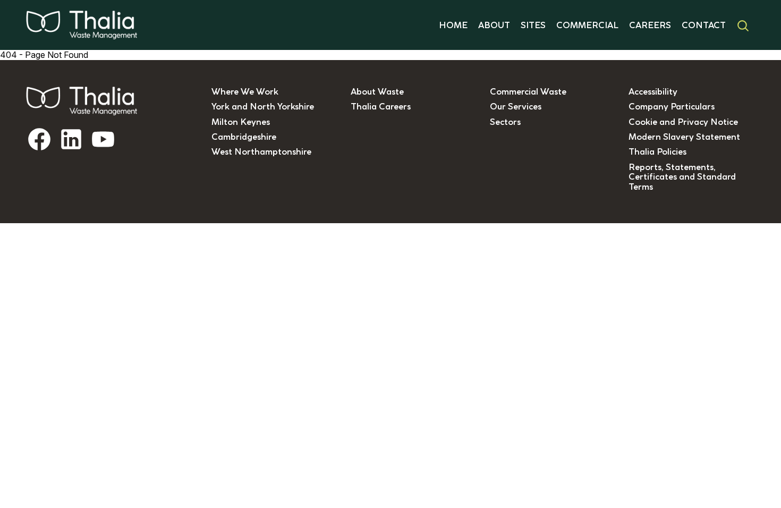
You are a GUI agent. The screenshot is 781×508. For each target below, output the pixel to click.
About (494, 25)
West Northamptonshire (261, 151)
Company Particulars (672, 106)
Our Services (515, 106)
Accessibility (653, 91)
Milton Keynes (240, 121)
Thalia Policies (657, 151)
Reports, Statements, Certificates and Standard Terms (682, 176)
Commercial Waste (528, 91)
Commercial (587, 25)
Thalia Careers (381, 106)
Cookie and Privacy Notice (683, 121)
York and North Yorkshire (262, 106)
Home (453, 25)
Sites (533, 25)
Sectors (505, 121)
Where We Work (244, 91)
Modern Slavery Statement (684, 136)
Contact (704, 25)
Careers (650, 25)
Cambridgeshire (243, 136)
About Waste (377, 91)
